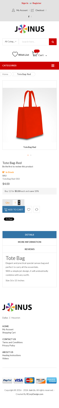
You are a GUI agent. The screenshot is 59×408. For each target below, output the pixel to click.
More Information (29, 242)
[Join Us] (29, 29)
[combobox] (37, 41)
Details (29, 234)
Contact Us (9, 339)
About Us (7, 352)
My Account (22, 10)
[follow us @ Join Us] (28, 16)
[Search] (53, 41)
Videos (5, 358)
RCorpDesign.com (35, 394)
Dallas (5, 317)
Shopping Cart (9, 332)
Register (37, 3)
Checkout (39, 10)
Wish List (23, 54)
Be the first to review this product (17, 166)
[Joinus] (29, 307)
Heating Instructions (11, 355)
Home (5, 74)
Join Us (32, 390)
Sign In (25, 3)
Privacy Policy (8, 345)
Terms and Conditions (12, 342)
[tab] (29, 234)
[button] (28, 155)
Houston (15, 317)
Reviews (29, 249)
